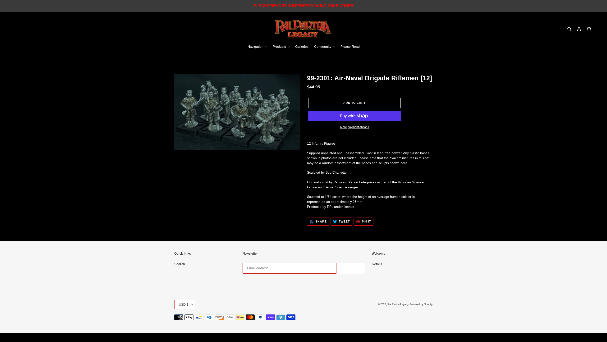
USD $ (184, 304)
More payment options (354, 127)
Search (179, 264)
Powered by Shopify (421, 304)
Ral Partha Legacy (398, 304)
